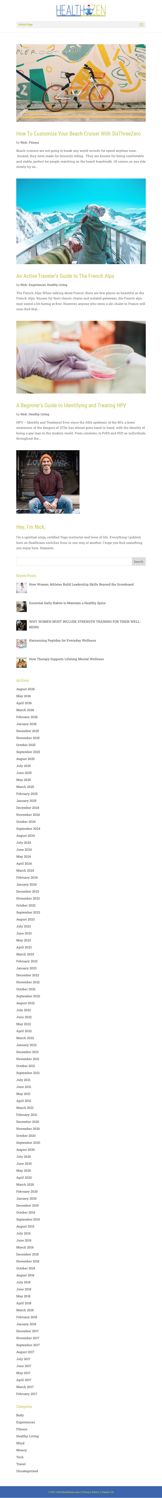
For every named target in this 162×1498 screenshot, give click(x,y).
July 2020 (23, 1156)
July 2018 (23, 1282)
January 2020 (26, 1198)
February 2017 (26, 1394)
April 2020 (24, 1177)
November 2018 (27, 1261)
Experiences (37, 285)
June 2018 (23, 1289)
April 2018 (23, 1303)
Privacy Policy (90, 1492)
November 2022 (28, 982)
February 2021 (26, 1115)
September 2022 (28, 996)
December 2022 (27, 975)
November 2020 (28, 1128)
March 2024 (25, 870)
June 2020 (24, 1163)
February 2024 (27, 877)
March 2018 (25, 1310)
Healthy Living (57, 285)
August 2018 (25, 1275)
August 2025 (25, 759)
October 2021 (25, 1066)
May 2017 (23, 1373)
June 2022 (24, 1017)
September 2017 (28, 1345)
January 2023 (26, 968)
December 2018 (27, 1254)
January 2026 (26, 724)
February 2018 (26, 1317)
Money (21, 1450)
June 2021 (23, 1087)
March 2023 (25, 954)
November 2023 (28, 898)
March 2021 (25, 1108)
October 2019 (25, 1212)
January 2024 (26, 884)
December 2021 (27, 1052)
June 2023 (24, 933)
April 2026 (24, 703)
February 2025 (27, 794)
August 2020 (25, 1149)
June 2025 (24, 773)
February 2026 (27, 717)
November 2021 (27, 1059)
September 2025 (28, 752)
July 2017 (23, 1359)
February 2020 (27, 1191)
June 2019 (23, 1240)
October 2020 (26, 1135)
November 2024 (28, 814)
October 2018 (25, 1268)
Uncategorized (27, 1471)
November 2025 (28, 738)
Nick (23, 142)
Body (20, 1415)
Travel (21, 1464)
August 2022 (25, 1003)
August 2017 (25, 1352)
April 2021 (23, 1101)
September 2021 (28, 1073)
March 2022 (25, 1038)
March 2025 (25, 787)
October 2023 (25, 905)
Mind (20, 1443)
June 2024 (24, 849)
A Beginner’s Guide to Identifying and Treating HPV (71, 405)
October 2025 (25, 745)
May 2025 (23, 780)
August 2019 (25, 1226)
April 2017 (23, 1380)
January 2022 (26, 1045)
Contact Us (108, 1492)
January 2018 (26, 1324)
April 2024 (24, 863)
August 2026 (25, 689)
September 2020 (28, 1142)
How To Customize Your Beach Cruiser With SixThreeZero (78, 133)
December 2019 (27, 1205)
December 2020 (27, 1121)
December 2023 (27, 891)
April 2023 (24, 947)
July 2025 (23, 766)
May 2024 (23, 856)
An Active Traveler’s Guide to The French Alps (65, 276)
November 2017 (27, 1338)
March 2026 (25, 710)
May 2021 (23, 1094)
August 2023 (25, 919)
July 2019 (23, 1233)
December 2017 (27, 1331)
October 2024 (26, 821)
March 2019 (25, 1247)
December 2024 (27, 807)
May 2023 (23, 940)
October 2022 (25, 989)
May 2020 (23, 1170)
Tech (20, 1457)
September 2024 (28, 828)
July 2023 (23, 926)
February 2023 (27, 961)
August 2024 (25, 835)
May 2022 (23, 1024)
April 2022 (24, 1031)
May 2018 (23, 1296)
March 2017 (25, 1387)
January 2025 (26, 800)
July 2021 (23, 1080)
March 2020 (25, 1184)
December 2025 (27, 731)
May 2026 (23, 696)
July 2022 (23, 1010)
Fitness (34, 142)
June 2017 (23, 1366)
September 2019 (28, 1219)
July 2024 (23, 842)
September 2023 (28, 912)
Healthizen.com (71, 1492)
